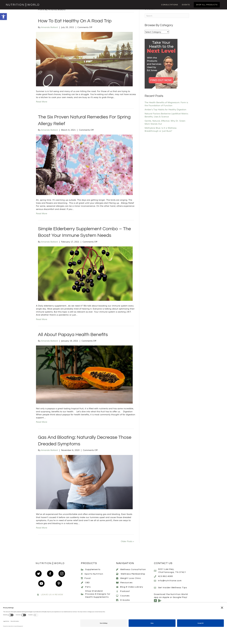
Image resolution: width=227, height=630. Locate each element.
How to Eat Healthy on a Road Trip (75, 20)
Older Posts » (127, 541)
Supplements (92, 569)
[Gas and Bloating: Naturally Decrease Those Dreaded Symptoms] (84, 481)
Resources (126, 583)
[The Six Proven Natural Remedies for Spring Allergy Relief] (84, 164)
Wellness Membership (133, 574)
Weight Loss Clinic (130, 578)
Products (89, 563)
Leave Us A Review (52, 594)
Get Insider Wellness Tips (172, 588)
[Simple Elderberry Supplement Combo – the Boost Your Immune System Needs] (84, 273)
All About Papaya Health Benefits (73, 334)
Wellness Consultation (133, 569)
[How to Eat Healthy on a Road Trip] (84, 58)
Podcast (125, 591)
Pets (88, 587)
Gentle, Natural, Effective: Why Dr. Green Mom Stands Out (165, 122)
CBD (87, 583)
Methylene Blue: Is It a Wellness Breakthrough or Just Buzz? (160, 129)
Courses (125, 596)
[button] (3, 16)
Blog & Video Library (131, 587)
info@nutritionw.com (170, 581)
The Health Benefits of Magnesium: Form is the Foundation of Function (166, 104)
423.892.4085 (165, 576)
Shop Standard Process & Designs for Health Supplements (97, 594)
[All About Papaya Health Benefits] (84, 374)
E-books (125, 600)
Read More (41, 101)
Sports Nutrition (94, 574)
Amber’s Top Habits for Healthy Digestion (165, 109)
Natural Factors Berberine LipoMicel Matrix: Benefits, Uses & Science (167, 115)
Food (88, 578)
